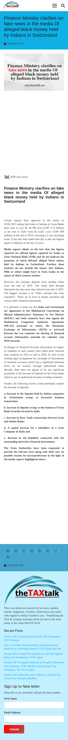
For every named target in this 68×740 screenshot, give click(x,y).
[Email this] (8, 551)
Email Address (12, 712)
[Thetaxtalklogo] (12, 6)
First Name (10, 698)
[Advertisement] (34, 136)
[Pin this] (40, 551)
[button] (54, 5)
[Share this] (16, 551)
